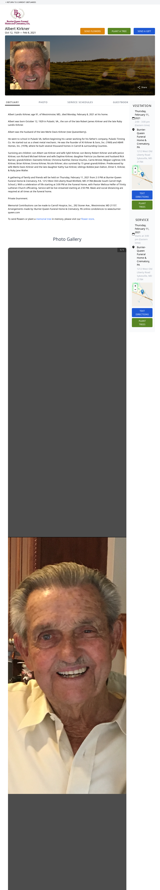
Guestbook (120, 102)
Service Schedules (80, 102)
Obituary (12, 102)
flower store (87, 218)
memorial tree (43, 218)
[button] (142, 174)
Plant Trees (142, 205)
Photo (43, 102)
